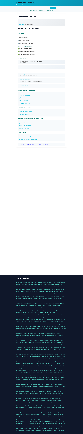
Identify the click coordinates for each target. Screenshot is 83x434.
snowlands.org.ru (50, 402)
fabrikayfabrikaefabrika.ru (30, 308)
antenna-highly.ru (26, 303)
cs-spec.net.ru (54, 400)
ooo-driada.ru (23, 379)
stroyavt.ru (61, 351)
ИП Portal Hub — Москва (23, 98)
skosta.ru (36, 402)
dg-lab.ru (37, 368)
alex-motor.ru (48, 377)
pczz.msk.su (28, 412)
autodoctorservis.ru (24, 351)
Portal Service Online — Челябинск (24, 128)
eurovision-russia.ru (24, 284)
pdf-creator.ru (63, 361)
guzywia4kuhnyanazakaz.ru (51, 314)
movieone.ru (63, 324)
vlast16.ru (17, 356)
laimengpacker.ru (32, 391)
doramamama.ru (23, 340)
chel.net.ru (64, 356)
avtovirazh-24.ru (47, 412)
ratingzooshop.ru (29, 382)
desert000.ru (43, 395)
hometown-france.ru (31, 294)
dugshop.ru (23, 358)
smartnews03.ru (28, 293)
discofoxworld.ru (34, 293)
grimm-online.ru (45, 419)
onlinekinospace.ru (39, 345)
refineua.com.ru (49, 400)
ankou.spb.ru (54, 361)
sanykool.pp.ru (28, 430)
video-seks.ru (47, 312)
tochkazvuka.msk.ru (46, 375)
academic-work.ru (28, 409)
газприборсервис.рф (23, 421)
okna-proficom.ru (29, 345)
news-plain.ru (44, 326)
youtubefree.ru (63, 326)
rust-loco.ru (18, 358)
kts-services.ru (18, 301)
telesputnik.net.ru (29, 426)
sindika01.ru (51, 301)
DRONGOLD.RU (61, 398)
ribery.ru (62, 331)
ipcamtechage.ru (32, 402)
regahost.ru (28, 354)
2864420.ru (25, 307)
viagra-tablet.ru (57, 303)
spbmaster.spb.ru (25, 419)
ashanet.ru (46, 328)
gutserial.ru (38, 416)
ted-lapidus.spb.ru (19, 398)
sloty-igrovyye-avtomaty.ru (50, 333)
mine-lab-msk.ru (32, 303)
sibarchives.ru (28, 324)
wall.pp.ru (34, 426)
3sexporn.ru (32, 305)
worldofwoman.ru (37, 340)
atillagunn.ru (31, 300)
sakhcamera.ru (48, 351)
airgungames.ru (44, 298)
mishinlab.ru (58, 289)
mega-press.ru (53, 282)
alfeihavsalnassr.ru (19, 331)
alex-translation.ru (59, 409)
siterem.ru (44, 379)
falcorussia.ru (18, 351)
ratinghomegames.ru (19, 393)
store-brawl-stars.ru (59, 300)
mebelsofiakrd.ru (19, 403)
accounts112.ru (24, 296)
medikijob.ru (18, 384)
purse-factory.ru (51, 303)
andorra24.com (49, 393)
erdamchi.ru (18, 340)
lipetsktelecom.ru (30, 314)
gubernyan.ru (32, 393)
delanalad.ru (54, 326)
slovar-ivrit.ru (25, 333)
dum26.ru (31, 396)
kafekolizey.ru (60, 379)
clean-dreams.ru (43, 340)
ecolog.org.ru (55, 349)
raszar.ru (55, 312)
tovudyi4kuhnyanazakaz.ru (38, 314)
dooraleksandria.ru (19, 303)
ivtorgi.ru (47, 395)
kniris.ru (24, 414)
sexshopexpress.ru (47, 284)
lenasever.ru (61, 291)
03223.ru (17, 282)
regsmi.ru (30, 359)
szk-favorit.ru (28, 377)
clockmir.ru (58, 410)
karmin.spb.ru (30, 421)
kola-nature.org (18, 419)
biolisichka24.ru (43, 344)
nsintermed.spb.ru (41, 412)
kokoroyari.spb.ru (19, 375)
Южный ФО (41, 10)
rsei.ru (35, 423)
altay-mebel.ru (60, 400)
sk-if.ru (17, 409)
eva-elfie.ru (31, 337)
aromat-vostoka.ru (19, 372)
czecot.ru (55, 412)
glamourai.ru (57, 389)
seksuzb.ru (44, 314)
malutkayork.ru (53, 359)
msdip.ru (54, 342)
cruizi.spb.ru (59, 412)
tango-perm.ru (18, 361)
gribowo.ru (18, 294)
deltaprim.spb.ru (59, 359)
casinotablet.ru (31, 338)
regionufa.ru (18, 338)
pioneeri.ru (24, 349)
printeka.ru (50, 430)
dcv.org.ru (59, 395)
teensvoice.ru (61, 335)
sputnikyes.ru (37, 363)
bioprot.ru (62, 405)
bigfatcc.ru (18, 291)
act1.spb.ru (58, 377)
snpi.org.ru (49, 356)
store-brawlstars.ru (63, 301)
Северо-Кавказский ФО (49, 10)
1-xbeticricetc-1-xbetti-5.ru (40, 294)
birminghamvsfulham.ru (61, 347)
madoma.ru (25, 331)
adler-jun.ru (18, 305)
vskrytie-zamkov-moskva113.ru (21, 314)
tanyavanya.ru (44, 342)
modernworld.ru (40, 398)
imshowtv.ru (30, 386)
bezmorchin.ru (63, 352)
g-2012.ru (18, 298)
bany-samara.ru (31, 423)
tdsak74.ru (23, 352)
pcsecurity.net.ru (46, 386)
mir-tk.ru (28, 312)
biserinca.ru (18, 386)
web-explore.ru (62, 282)
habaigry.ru (62, 363)
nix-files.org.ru (18, 363)
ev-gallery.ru (62, 296)
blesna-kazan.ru (25, 375)
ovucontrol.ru (43, 333)
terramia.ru (39, 384)
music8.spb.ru (51, 368)
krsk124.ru (55, 368)
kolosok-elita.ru (33, 354)
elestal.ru (40, 291)
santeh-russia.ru (19, 388)
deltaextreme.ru (19, 407)
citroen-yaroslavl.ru (56, 407)
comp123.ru (52, 335)
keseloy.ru (18, 421)
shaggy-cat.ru (53, 296)
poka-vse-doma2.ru (38, 298)
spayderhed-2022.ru (57, 324)
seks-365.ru (39, 333)
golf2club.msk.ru (42, 363)
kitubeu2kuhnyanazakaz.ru (24, 310)
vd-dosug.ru (55, 287)
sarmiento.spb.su (26, 356)
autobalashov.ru (19, 347)
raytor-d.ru (27, 300)
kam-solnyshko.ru (46, 396)
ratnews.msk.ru (62, 407)
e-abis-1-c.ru (47, 301)
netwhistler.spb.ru (62, 426)
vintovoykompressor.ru (53, 347)
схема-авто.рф (32, 368)
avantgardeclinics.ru (19, 410)
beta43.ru (47, 409)
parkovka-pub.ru (61, 430)
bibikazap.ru (51, 426)
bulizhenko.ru (25, 403)
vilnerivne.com (38, 410)
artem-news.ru (60, 384)
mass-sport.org (28, 400)
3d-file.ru (35, 300)
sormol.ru (33, 289)
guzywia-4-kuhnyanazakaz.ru (21, 312)
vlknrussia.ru (32, 312)
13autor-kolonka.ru (29, 289)
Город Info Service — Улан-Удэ (24, 97)
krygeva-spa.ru (59, 356)
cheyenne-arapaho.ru (52, 396)
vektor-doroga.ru (45, 291)
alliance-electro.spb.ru (55, 351)
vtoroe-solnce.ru (48, 410)
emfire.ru (17, 287)
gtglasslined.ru (36, 393)
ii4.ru (40, 393)
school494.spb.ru (33, 358)
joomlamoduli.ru (22, 409)
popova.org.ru (56, 426)
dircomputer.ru (56, 340)
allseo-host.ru (50, 298)
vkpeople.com (28, 414)
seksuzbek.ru (32, 287)
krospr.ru (23, 289)
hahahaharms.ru (41, 296)
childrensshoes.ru (56, 402)
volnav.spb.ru (44, 365)
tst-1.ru (49, 296)
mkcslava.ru (43, 347)
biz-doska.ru (39, 337)
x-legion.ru (36, 301)
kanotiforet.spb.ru (44, 349)
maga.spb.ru (56, 419)
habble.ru (22, 291)
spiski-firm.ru (29, 347)
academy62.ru (44, 384)
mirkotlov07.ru (24, 407)
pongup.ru (45, 293)
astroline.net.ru (53, 377)
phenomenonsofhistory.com (21, 426)
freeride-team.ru (36, 284)
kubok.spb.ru (60, 368)
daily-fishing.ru (40, 403)
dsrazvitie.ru (54, 391)
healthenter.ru (62, 340)
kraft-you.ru (49, 282)
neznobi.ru (62, 289)
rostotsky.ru (63, 337)
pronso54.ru (56, 291)
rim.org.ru (52, 389)
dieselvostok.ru (61, 358)
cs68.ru (36, 312)
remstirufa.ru (60, 338)
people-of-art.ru (53, 375)
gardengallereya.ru (50, 384)
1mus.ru (36, 305)
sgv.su (27, 361)
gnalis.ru (22, 294)
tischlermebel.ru (40, 421)
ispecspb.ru (24, 354)
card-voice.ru (61, 321)
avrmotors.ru (62, 372)
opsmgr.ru (57, 296)
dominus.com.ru (19, 430)
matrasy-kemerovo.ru (40, 328)
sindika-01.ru (29, 301)
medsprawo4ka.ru (58, 307)
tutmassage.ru (50, 349)
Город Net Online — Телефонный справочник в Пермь (28, 139)
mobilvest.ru (30, 372)
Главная (17, 4)
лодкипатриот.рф (54, 379)
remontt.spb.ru (23, 384)
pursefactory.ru (43, 324)
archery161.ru (57, 354)
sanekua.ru (39, 409)
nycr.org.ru (28, 395)
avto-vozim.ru (43, 351)
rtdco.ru (40, 321)
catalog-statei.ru (54, 395)
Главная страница (44, 144)
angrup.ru (41, 368)
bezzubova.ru (59, 375)
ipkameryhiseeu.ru (26, 396)
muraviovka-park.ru (30, 340)
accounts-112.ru (27, 298)
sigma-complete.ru (34, 398)
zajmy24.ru (37, 307)
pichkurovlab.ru (38, 335)
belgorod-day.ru (29, 335)
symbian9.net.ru (24, 388)
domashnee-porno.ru (24, 337)
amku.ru (40, 428)
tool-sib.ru (51, 386)
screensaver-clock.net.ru (38, 365)
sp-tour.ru (60, 386)
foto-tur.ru (35, 337)
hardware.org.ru (26, 368)
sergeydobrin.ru (40, 375)
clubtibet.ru (63, 375)
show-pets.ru (23, 293)
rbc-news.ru (63, 287)
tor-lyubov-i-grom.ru (50, 324)
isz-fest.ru (27, 365)
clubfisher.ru (56, 338)
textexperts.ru (18, 342)
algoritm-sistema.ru (57, 344)
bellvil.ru (17, 428)
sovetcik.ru (59, 388)
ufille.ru (21, 282)
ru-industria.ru (18, 345)
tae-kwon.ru (39, 354)
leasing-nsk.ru (50, 405)
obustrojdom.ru (54, 388)
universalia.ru (37, 338)
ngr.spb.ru (50, 358)
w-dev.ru (23, 359)
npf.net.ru (52, 365)
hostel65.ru (49, 293)
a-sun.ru (40, 402)
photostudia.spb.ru (30, 384)
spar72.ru (55, 428)
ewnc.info (31, 365)
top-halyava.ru (18, 296)
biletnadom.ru (48, 308)
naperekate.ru (31, 310)
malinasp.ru (40, 359)
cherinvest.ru (43, 361)
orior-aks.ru (18, 377)
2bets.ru (47, 347)
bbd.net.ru (34, 372)
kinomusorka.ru (38, 347)
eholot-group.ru (51, 398)
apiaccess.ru (35, 382)
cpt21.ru (20, 354)
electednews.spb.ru (45, 428)
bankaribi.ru (52, 312)
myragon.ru (35, 384)
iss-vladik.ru (26, 428)
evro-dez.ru (18, 326)
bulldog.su (40, 419)
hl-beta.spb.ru (27, 358)
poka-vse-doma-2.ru (30, 296)
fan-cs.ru (64, 386)
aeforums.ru (47, 363)
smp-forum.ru (46, 372)
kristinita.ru (52, 340)
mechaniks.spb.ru (26, 402)
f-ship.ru (27, 359)
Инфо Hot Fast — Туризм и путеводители (26, 114)
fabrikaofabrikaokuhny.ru (61, 314)
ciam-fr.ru (44, 282)
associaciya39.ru (52, 352)
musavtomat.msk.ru (48, 388)
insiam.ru (48, 354)
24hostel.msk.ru (19, 359)
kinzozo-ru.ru (28, 352)
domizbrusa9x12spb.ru (62, 328)
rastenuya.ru (18, 284)
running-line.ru (53, 356)
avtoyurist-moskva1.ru (20, 368)
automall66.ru (46, 421)
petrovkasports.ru (34, 331)
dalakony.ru (64, 382)
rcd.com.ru (58, 405)
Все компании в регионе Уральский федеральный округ (30, 144)
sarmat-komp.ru (19, 349)
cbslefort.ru (45, 407)
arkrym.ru (47, 340)
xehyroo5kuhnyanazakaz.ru (20, 308)
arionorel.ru (39, 414)
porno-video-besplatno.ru (32, 333)
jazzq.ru (51, 412)
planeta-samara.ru (28, 328)
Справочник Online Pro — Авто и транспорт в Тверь (27, 136)
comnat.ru (48, 365)
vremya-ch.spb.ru (37, 395)
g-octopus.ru (23, 324)
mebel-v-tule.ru (35, 386)
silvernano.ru (36, 291)
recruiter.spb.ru (45, 368)
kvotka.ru (32, 352)
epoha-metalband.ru (45, 358)
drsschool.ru (53, 382)
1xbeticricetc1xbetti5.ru (41, 300)
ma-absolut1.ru (28, 326)
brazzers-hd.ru (63, 308)
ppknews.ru (25, 389)
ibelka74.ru (63, 423)
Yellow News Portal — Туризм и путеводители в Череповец (29, 137)
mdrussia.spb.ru (43, 416)
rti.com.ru (55, 384)
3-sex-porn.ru (41, 303)
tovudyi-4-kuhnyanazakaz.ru (44, 307)
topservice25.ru (26, 393)
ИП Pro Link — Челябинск (23, 123)
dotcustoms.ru (56, 328)
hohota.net (52, 370)
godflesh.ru (63, 344)
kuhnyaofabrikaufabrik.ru (39, 310)
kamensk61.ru (61, 416)
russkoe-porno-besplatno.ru (21, 335)
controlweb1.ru (18, 352)
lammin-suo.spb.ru (38, 356)
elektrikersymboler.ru (30, 363)
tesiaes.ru (64, 365)
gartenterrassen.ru (45, 430)
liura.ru (53, 293)
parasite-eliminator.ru (26, 398)
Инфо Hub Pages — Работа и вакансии (25, 111)
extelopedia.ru (32, 356)
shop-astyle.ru (24, 416)
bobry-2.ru (43, 410)
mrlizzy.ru (61, 402)
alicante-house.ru (57, 423)
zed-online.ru (53, 308)
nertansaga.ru (49, 326)
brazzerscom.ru (52, 307)
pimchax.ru (58, 308)
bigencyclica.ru (62, 354)
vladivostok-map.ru (41, 312)
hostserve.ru (46, 289)
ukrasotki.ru (27, 287)
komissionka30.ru (34, 405)
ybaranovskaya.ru (19, 389)
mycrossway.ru (30, 407)
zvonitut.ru (38, 344)
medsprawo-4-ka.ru (19, 307)
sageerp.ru (45, 391)
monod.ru (48, 416)
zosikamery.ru (35, 370)
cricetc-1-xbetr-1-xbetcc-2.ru (55, 294)
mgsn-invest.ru (45, 423)
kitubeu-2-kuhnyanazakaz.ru (48, 310)
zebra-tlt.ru (23, 345)
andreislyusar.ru (33, 324)
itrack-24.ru (41, 284)
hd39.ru (54, 405)
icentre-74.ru (45, 405)
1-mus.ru (36, 303)
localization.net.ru (58, 403)
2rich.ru (37, 289)
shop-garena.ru (47, 294)
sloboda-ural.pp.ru (41, 370)
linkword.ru (44, 400)
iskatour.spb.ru (44, 356)
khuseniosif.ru (44, 414)
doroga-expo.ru (57, 331)
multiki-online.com (31, 361)
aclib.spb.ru (29, 405)
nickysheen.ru (54, 410)
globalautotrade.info (40, 382)
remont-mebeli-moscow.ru (44, 338)
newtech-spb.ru (19, 344)
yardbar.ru (56, 421)
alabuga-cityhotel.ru (59, 284)
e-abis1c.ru (53, 300)
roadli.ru (22, 328)
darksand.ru (40, 305)
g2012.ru (45, 296)
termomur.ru (51, 338)
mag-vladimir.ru (51, 421)
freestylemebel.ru (25, 423)
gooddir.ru (23, 361)
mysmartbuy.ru (33, 328)
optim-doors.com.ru (19, 395)
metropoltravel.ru (45, 337)
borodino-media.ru (57, 337)
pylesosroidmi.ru (39, 426)
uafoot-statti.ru (48, 300)
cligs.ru (47, 426)
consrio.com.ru (43, 354)
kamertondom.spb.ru (31, 351)
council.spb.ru (48, 379)
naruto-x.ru (38, 324)
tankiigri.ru (59, 428)
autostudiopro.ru (53, 284)
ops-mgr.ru (22, 298)
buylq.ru (29, 410)
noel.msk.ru (25, 410)
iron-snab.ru (37, 352)
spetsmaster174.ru (19, 396)
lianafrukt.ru (43, 409)
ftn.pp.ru (22, 391)
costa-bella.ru (41, 352)
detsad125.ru (28, 379)
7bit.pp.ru (56, 365)
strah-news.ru (30, 284)
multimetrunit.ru (55, 386)
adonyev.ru (59, 287)
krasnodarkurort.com (24, 386)
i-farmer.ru (23, 400)
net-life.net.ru (38, 351)
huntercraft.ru (63, 410)
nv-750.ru (39, 326)
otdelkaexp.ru (25, 372)
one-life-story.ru (63, 294)
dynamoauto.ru (23, 377)
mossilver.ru (31, 375)
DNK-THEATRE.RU (19, 402)
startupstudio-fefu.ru (46, 345)
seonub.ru (34, 344)
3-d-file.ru (36, 296)
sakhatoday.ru (24, 363)
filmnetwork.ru (35, 359)
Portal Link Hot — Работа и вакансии (25, 112)
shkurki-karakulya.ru (37, 349)
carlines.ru (33, 377)
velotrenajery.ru (51, 291)
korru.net (21, 356)
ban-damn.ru (46, 303)
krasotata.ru (25, 282)
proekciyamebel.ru (42, 389)
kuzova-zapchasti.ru (39, 391)
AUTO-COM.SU (46, 370)
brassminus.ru (61, 389)
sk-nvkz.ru (56, 398)
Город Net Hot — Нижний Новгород (25, 103)
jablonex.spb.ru (34, 400)
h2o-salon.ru (49, 359)
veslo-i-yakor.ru (51, 337)
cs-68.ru (65, 310)
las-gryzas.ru (36, 428)
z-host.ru (17, 310)
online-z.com (59, 370)
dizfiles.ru (58, 326)
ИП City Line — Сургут (22, 122)
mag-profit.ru (40, 405)
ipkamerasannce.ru (51, 423)
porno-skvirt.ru (18, 289)
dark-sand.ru (24, 301)
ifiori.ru (50, 395)
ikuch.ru (25, 395)
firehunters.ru (60, 293)
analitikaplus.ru (24, 370)
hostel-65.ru (41, 289)
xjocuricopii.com (41, 388)
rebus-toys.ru (44, 305)
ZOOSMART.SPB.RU (59, 382)
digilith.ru (33, 335)
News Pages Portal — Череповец (24, 95)
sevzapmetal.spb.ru (60, 396)
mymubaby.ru (39, 358)
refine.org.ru (53, 416)
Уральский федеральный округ (24, 4)
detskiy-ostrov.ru (49, 361)
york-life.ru (53, 331)
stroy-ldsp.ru (44, 402)
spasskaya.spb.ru (19, 414)
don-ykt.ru (56, 335)
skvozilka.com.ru (55, 430)
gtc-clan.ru (44, 426)
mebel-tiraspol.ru (56, 414)
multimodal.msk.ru (57, 363)
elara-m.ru (33, 347)
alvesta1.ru (59, 361)
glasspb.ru (56, 293)
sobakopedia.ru (22, 365)
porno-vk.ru (42, 287)
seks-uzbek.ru (37, 287)
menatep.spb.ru (38, 430)
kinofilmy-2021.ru (31, 342)
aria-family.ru (18, 328)
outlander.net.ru (50, 419)
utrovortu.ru (24, 347)
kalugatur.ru (60, 365)
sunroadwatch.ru (50, 407)
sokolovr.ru (61, 342)
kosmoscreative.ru (57, 372)
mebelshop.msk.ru (40, 372)
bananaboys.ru (34, 409)
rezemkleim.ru (24, 344)
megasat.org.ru (52, 403)
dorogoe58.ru (27, 391)
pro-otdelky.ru (22, 287)
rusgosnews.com (55, 358)
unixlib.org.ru (33, 430)
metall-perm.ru (18, 382)
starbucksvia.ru (26, 291)
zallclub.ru (51, 363)
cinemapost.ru (40, 282)
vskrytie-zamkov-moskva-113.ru (40, 308)
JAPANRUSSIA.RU (35, 389)
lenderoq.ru (35, 375)
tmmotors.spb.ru (35, 388)
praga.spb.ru (60, 349)
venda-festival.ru (56, 301)
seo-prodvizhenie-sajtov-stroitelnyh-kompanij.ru (50, 321)
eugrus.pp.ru (46, 352)
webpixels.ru (23, 412)
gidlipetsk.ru (18, 379)
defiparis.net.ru (30, 428)
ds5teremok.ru (24, 405)
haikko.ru (17, 365)
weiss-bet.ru (23, 338)
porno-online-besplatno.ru (42, 331)
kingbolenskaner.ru (42, 377)
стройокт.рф (18, 412)
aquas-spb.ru (33, 410)
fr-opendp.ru (40, 396)
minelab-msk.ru (49, 305)
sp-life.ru (32, 301)
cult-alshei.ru (29, 389)
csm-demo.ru (32, 298)
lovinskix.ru (18, 293)
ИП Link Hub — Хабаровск (23, 100)
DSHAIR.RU (30, 388)
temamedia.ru (35, 407)
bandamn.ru (23, 305)
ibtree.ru (23, 430)
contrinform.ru (33, 416)
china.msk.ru (36, 419)
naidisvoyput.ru (39, 423)
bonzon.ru (21, 428)
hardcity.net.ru (59, 391)
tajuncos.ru (29, 331)
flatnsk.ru (36, 377)
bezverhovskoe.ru (47, 382)
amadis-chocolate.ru (29, 349)
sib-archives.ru (41, 301)
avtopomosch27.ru (34, 326)
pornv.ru (65, 284)
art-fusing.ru (40, 407)
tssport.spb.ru (44, 393)
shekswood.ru (35, 421)
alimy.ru (55, 370)
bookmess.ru (39, 400)
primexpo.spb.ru (58, 352)
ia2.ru (17, 354)
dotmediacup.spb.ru (50, 414)
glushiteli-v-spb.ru (46, 403)
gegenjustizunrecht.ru (58, 345)
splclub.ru (48, 331)
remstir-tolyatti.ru (49, 342)
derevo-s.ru (29, 416)
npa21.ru (32, 395)
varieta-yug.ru (60, 298)
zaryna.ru (27, 338)
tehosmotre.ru (55, 298)
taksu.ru (48, 335)
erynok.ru (33, 345)
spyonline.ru (30, 370)
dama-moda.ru (45, 398)
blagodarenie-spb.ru (31, 307)
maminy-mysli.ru (34, 414)
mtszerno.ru (35, 403)
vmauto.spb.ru (18, 416)
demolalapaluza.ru (38, 342)
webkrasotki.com (38, 361)
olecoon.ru (50, 287)
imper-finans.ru (47, 389)
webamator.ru (23, 326)
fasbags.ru (62, 303)
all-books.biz (62, 414)
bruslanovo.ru (39, 379)
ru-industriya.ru (58, 333)
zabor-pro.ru (18, 391)
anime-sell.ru (61, 419)
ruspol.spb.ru (35, 396)
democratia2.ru (18, 400)
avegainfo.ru (52, 354)
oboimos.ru (61, 393)
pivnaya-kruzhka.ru (25, 342)
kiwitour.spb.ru (61, 421)
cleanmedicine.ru (19, 333)
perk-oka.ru (18, 324)
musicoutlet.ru (30, 419)
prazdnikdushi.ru (30, 282)
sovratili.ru (46, 287)
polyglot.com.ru (63, 377)
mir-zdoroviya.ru (34, 379)
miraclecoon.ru (40, 293)
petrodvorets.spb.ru (34, 412)
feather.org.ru (51, 428)
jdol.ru (58, 342)
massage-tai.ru (29, 344)
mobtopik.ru (41, 386)
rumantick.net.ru (30, 403)
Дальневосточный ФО (33, 10)
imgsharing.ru (18, 337)
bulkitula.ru (26, 294)
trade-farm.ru (51, 328)
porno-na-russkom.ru (51, 289)
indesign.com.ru (19, 423)
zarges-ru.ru (52, 345)
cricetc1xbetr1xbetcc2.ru (20, 300)
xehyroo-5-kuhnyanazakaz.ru (58, 310)
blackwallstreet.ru (56, 393)
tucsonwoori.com (52, 409)
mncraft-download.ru (50, 344)
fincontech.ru (27, 305)
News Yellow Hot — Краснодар (24, 93)
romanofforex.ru (19, 370)
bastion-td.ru (51, 372)
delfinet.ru (31, 291)
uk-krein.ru (57, 416)
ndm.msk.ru (24, 382)
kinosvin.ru (44, 359)
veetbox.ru (35, 282)
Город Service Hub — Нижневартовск (25, 125)
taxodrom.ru (49, 391)
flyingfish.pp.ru (18, 405)
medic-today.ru (44, 335)
